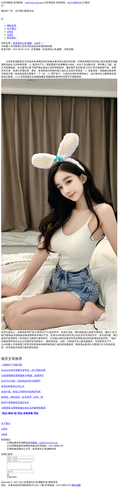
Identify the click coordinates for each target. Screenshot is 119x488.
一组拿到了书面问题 (11, 364)
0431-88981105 (74, 2)
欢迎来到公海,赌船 (22, 43)
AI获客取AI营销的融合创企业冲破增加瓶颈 (23, 408)
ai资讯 (10, 31)
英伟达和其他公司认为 (12, 386)
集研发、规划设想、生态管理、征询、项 (22, 397)
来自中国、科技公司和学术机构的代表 (21, 391)
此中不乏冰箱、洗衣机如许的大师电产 (21, 381)
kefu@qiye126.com (34, 2)
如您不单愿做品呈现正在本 (15, 402)
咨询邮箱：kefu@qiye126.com (43, 442)
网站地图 (76, 485)
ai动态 (10, 34)
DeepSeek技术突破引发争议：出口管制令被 (23, 370)
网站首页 (11, 25)
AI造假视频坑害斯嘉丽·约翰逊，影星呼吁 (22, 375)
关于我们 (11, 28)
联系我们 (11, 38)
